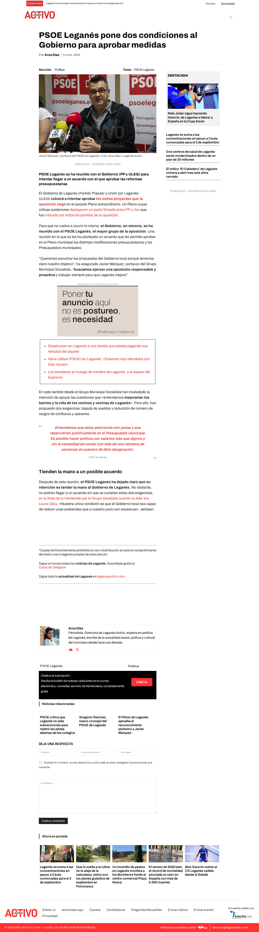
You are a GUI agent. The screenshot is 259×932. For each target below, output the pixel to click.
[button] (231, 17)
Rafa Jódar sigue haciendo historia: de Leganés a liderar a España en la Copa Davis (190, 117)
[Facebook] (169, 55)
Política (60, 69)
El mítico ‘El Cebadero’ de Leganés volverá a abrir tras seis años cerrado (191, 172)
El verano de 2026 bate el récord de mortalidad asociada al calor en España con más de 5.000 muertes (166, 874)
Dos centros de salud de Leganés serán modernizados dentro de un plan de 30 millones (190, 155)
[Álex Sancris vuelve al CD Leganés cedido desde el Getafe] (202, 853)
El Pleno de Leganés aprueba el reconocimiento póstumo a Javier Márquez (133, 724)
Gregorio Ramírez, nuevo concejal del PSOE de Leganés (93, 721)
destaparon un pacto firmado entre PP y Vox (105, 210)
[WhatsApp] (188, 55)
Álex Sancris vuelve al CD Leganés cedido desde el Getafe (201, 870)
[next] (135, 3)
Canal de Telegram (52, 567)
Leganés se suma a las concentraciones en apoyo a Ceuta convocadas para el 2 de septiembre (192, 138)
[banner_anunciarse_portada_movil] (97, 311)
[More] (216, 55)
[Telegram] (206, 55)
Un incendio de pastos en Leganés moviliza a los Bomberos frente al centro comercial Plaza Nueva (129, 874)
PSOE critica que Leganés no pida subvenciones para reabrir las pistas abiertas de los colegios (57, 724)
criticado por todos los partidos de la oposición (81, 215)
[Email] (197, 55)
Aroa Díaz (52, 55)
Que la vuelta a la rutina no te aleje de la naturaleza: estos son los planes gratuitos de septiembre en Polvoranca (93, 876)
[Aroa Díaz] (54, 639)
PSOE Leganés (144, 69)
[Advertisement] (97, 527)
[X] (178, 55)
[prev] (128, 3)
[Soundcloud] (70, 649)
